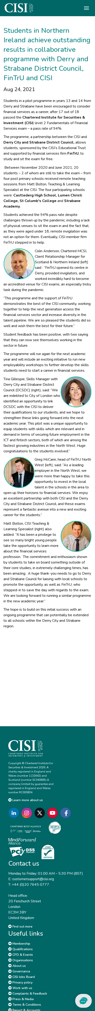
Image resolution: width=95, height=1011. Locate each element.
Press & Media (23, 999)
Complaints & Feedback (29, 993)
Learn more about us (27, 800)
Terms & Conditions (26, 1004)
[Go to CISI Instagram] (27, 813)
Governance (21, 971)
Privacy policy (22, 982)
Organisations (22, 960)
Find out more (22, 926)
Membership (21, 943)
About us (19, 966)
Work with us (22, 988)
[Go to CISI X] (40, 813)
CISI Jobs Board (23, 977)
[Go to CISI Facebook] (66, 813)
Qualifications (22, 949)
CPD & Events (22, 955)
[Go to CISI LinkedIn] (14, 813)
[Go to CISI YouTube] (53, 813)
